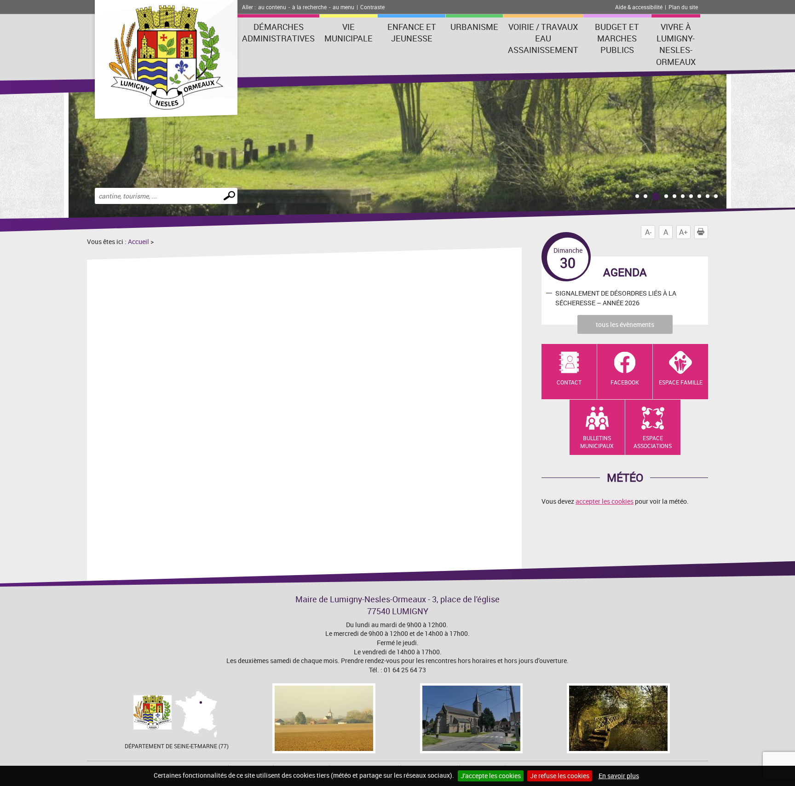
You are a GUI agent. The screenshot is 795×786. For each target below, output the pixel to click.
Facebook (625, 382)
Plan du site (683, 7)
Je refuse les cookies (559, 775)
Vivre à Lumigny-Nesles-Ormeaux (676, 44)
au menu (343, 7)
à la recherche (309, 7)
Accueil (138, 241)
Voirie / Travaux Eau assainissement (543, 38)
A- (648, 232)
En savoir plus (619, 775)
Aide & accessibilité (638, 7)
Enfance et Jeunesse (411, 32)
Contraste (372, 7)
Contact (569, 382)
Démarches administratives (278, 32)
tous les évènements (625, 324)
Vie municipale (348, 32)
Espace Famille (681, 382)
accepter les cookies (605, 501)
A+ (683, 232)
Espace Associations (653, 441)
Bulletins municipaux (597, 441)
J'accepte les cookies (491, 775)
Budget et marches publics (617, 38)
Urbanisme (474, 26)
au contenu (272, 7)
